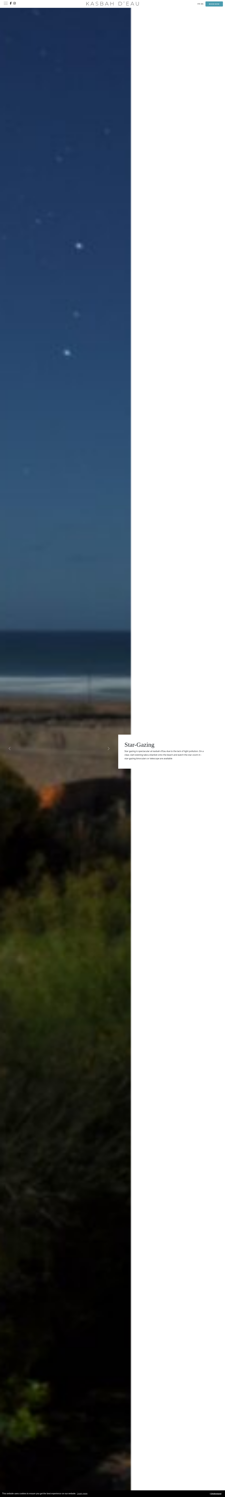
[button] (10, 748)
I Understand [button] (215, 1494)
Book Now (214, 4)
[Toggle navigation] (5, 3)
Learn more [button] (82, 1493)
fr (199, 4)
